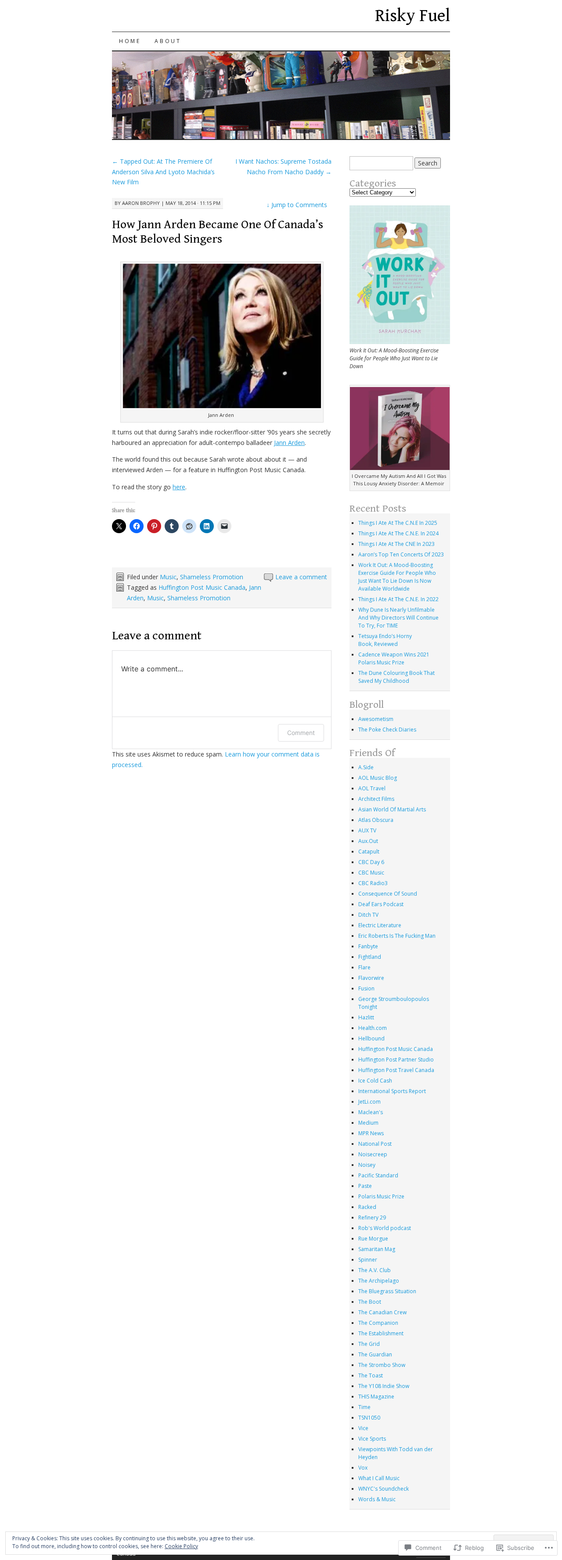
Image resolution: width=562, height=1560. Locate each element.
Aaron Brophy (141, 203)
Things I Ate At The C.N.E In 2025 (397, 523)
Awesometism (375, 719)
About (168, 41)
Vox (362, 1467)
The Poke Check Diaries (387, 729)
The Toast (370, 1375)
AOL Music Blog (377, 778)
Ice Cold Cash (375, 1080)
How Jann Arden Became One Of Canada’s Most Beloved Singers (217, 232)
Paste (365, 1186)
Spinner (367, 1259)
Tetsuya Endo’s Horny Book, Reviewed (385, 640)
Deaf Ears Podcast (380, 904)
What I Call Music (379, 1478)
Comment (301, 732)
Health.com (372, 1028)
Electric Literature (379, 925)
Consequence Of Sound (387, 893)
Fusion (366, 988)
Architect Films (376, 799)
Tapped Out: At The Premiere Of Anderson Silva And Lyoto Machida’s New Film (163, 171)
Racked (367, 1207)
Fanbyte (368, 946)
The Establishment (380, 1333)
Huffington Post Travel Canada (396, 1070)
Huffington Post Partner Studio (396, 1059)
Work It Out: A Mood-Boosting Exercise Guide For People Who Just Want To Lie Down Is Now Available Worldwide (397, 576)
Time (364, 1407)
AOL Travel (371, 788)
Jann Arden (289, 442)
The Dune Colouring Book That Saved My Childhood (396, 677)
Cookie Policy (181, 1546)
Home (129, 41)
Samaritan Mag (376, 1249)
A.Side (366, 767)
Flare (364, 967)
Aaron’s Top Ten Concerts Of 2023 (401, 554)
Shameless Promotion (211, 577)
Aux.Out (368, 841)
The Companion (378, 1323)
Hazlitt (366, 1017)
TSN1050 (369, 1417)
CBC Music (371, 872)
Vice (363, 1428)
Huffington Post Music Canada (202, 587)
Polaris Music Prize (381, 1196)
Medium (368, 1122)
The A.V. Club (374, 1270)
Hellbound (371, 1038)
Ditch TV (368, 914)
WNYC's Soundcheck (383, 1488)
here (179, 487)
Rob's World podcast (384, 1228)
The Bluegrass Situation (387, 1291)
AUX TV (367, 830)
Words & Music (377, 1499)
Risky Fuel (412, 16)
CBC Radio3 (373, 883)
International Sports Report (392, 1091)
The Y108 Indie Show (383, 1386)
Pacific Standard (378, 1175)
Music (168, 577)
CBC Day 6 (371, 862)
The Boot (369, 1301)
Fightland (369, 957)
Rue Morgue (373, 1238)
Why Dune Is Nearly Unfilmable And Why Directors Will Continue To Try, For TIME (398, 617)
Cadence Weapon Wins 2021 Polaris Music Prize (393, 658)
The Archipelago (378, 1280)
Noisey (366, 1165)
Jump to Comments (297, 205)
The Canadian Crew (382, 1312)
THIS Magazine (376, 1396)
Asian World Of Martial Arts (392, 809)
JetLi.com (369, 1101)
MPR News (371, 1133)
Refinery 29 (372, 1217)
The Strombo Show (381, 1365)
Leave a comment (301, 577)
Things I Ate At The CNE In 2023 (396, 544)
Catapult (368, 851)
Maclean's (370, 1112)
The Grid (369, 1344)
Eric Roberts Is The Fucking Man (397, 936)
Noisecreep (372, 1154)
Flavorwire (371, 978)
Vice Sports (372, 1438)
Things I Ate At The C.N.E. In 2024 (398, 533)
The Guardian (375, 1354)
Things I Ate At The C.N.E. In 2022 (398, 599)
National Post (375, 1144)
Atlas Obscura (375, 820)
